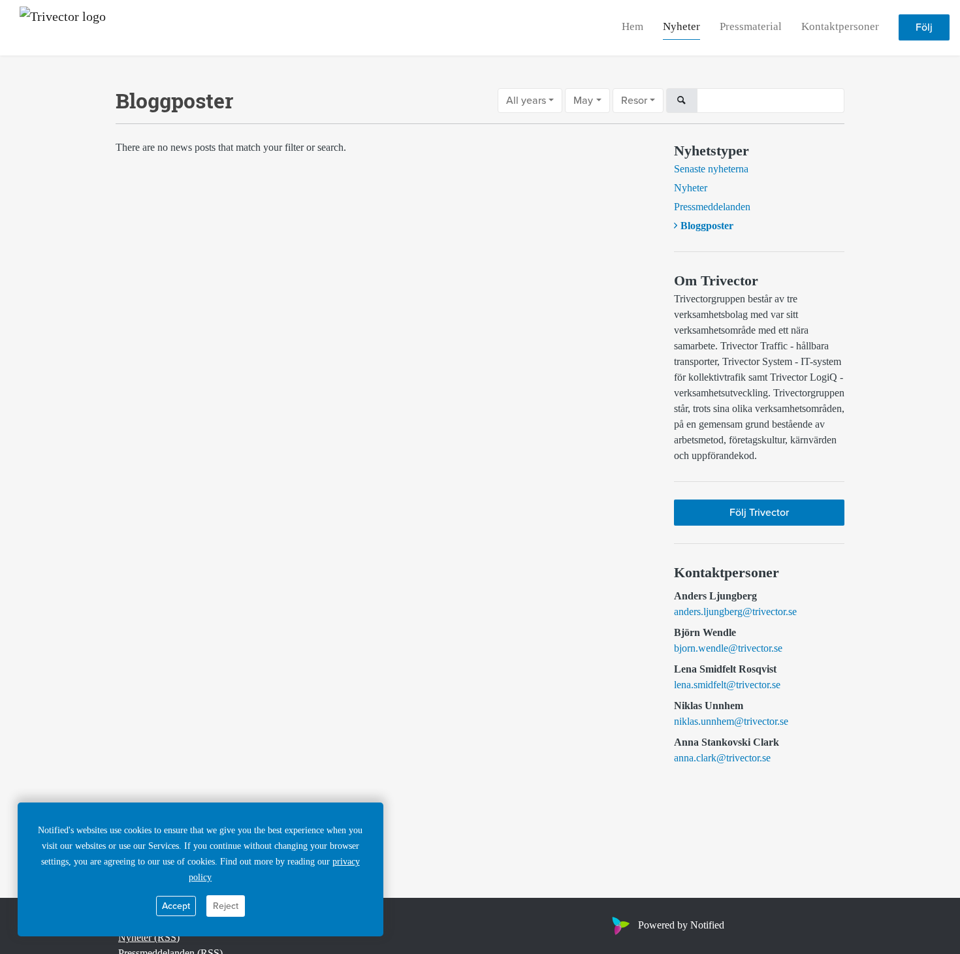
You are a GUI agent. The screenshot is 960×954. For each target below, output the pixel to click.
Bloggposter (706, 225)
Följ (924, 28)
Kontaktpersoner (840, 27)
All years (526, 100)
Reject (225, 906)
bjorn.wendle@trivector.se (728, 648)
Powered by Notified (681, 924)
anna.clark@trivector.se (722, 757)
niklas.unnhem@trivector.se (731, 721)
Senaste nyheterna (711, 168)
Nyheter (681, 27)
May (583, 100)
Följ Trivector (759, 512)
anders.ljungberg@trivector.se (735, 611)
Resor (634, 100)
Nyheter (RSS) (149, 937)
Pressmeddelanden (712, 206)
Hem (632, 27)
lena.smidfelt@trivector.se (727, 684)
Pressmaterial (751, 27)
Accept (176, 906)
